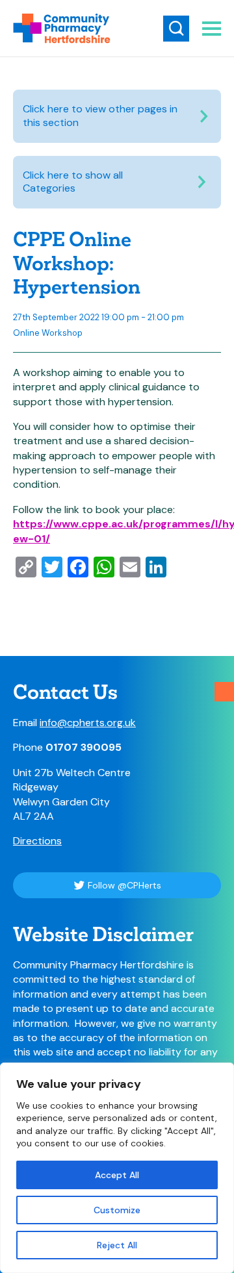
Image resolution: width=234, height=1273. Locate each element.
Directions (37, 841)
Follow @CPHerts (124, 885)
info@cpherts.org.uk (88, 722)
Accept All (117, 1175)
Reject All (117, 1245)
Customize (117, 1210)
